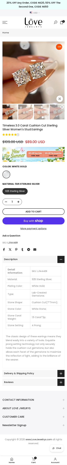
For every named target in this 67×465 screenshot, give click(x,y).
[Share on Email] (34, 249)
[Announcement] (33, 5)
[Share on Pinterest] (16, 249)
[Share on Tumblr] (22, 249)
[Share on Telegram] (28, 249)
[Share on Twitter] (10, 249)
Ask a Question (11, 235)
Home (5, 33)
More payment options (33, 228)
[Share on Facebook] (3, 249)
